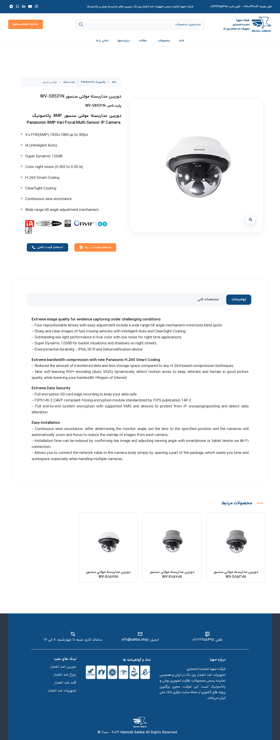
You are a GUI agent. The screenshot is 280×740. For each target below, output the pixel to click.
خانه (113, 82)
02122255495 (219, 7)
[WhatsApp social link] (18, 6)
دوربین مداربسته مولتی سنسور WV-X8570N (172, 574)
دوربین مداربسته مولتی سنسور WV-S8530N (235, 574)
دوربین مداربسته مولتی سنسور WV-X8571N (108, 574)
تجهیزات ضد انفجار (62, 690)
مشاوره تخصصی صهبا (26, 24)
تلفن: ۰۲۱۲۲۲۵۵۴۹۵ (207, 639)
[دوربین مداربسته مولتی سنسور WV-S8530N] (236, 542)
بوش (165, 680)
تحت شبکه (68, 82)
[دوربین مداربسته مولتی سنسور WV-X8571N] (108, 542)
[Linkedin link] (24, 6)
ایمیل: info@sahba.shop (140, 639)
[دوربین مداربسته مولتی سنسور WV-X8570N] (172, 542)
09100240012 (250, 7)
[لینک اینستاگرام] (37, 6)
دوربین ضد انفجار (63, 666)
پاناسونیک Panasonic (92, 82)
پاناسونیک (218, 686)
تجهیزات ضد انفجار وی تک (205, 675)
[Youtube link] (30, 6)
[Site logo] (247, 24)
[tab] (238, 299)
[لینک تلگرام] (11, 6)
